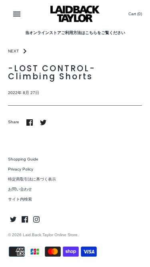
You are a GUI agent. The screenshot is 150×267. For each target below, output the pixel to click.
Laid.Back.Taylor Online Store (50, 235)
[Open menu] (17, 14)
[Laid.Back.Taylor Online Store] (75, 13)
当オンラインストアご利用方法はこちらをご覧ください (75, 32)
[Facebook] (25, 219)
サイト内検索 (20, 199)
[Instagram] (36, 219)
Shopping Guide (23, 159)
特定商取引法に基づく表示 (32, 179)
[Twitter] (13, 219)
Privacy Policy (20, 169)
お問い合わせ (20, 189)
